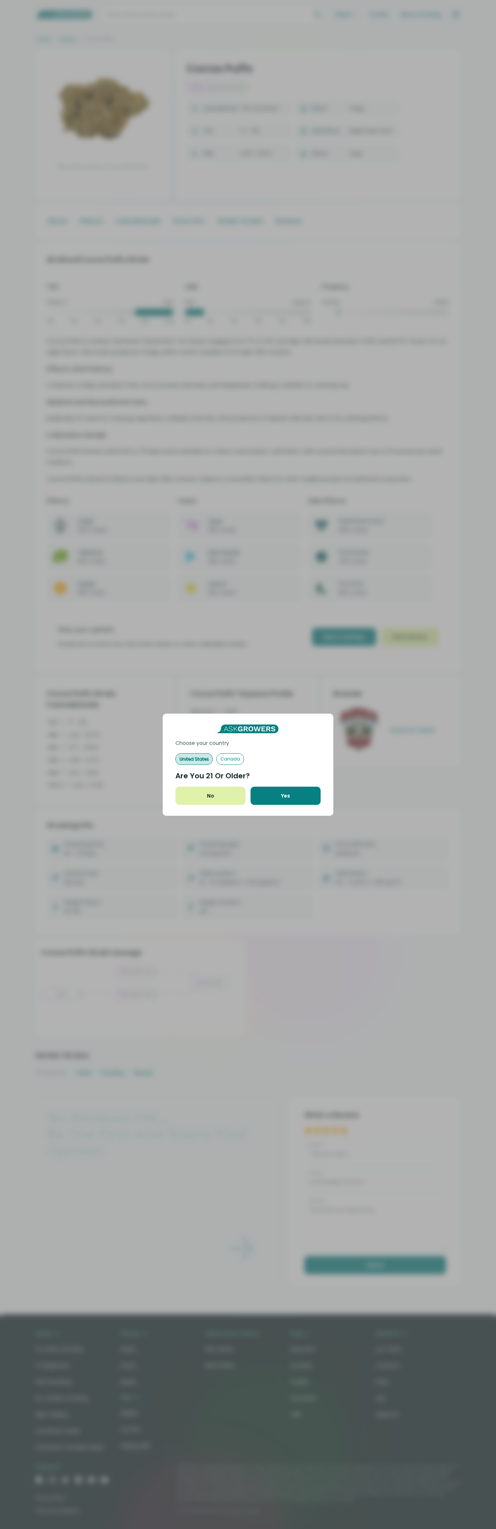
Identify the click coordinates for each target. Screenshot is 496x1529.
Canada (230, 759)
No (210, 795)
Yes (285, 795)
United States (194, 759)
